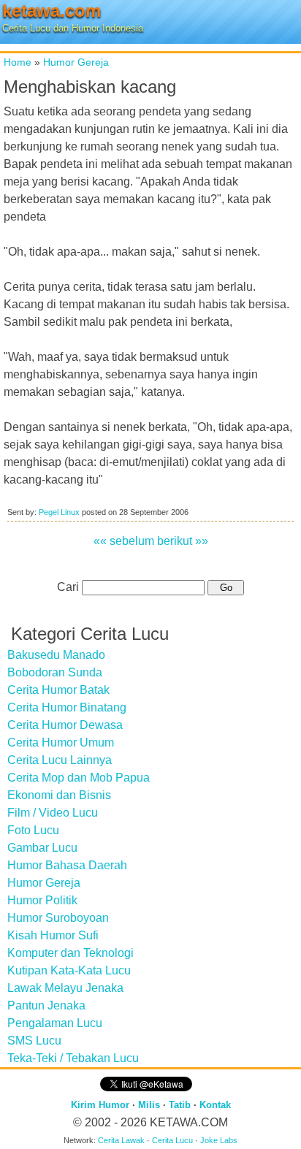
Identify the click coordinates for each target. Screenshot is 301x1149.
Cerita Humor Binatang (66, 707)
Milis (149, 1104)
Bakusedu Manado (56, 655)
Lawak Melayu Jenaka (65, 988)
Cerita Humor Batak (58, 690)
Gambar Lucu (42, 847)
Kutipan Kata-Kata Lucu (69, 970)
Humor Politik (42, 900)
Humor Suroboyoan (58, 918)
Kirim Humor (100, 1104)
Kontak (215, 1104)
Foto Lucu (33, 830)
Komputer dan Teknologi (70, 953)
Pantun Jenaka (46, 1005)
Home (17, 62)
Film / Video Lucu (52, 812)
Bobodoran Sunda (54, 672)
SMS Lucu (34, 1040)
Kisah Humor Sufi (53, 935)
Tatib (180, 1104)
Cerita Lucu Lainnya (59, 760)
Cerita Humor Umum (60, 742)
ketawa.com (51, 10)
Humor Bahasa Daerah (67, 865)
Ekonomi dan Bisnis (59, 795)
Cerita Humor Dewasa (65, 725)
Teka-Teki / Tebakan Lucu (73, 1058)
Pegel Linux (59, 512)
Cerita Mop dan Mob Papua (78, 777)
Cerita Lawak (121, 1140)
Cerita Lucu (172, 1140)
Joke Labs (218, 1140)
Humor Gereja (76, 62)
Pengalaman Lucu (54, 1023)
